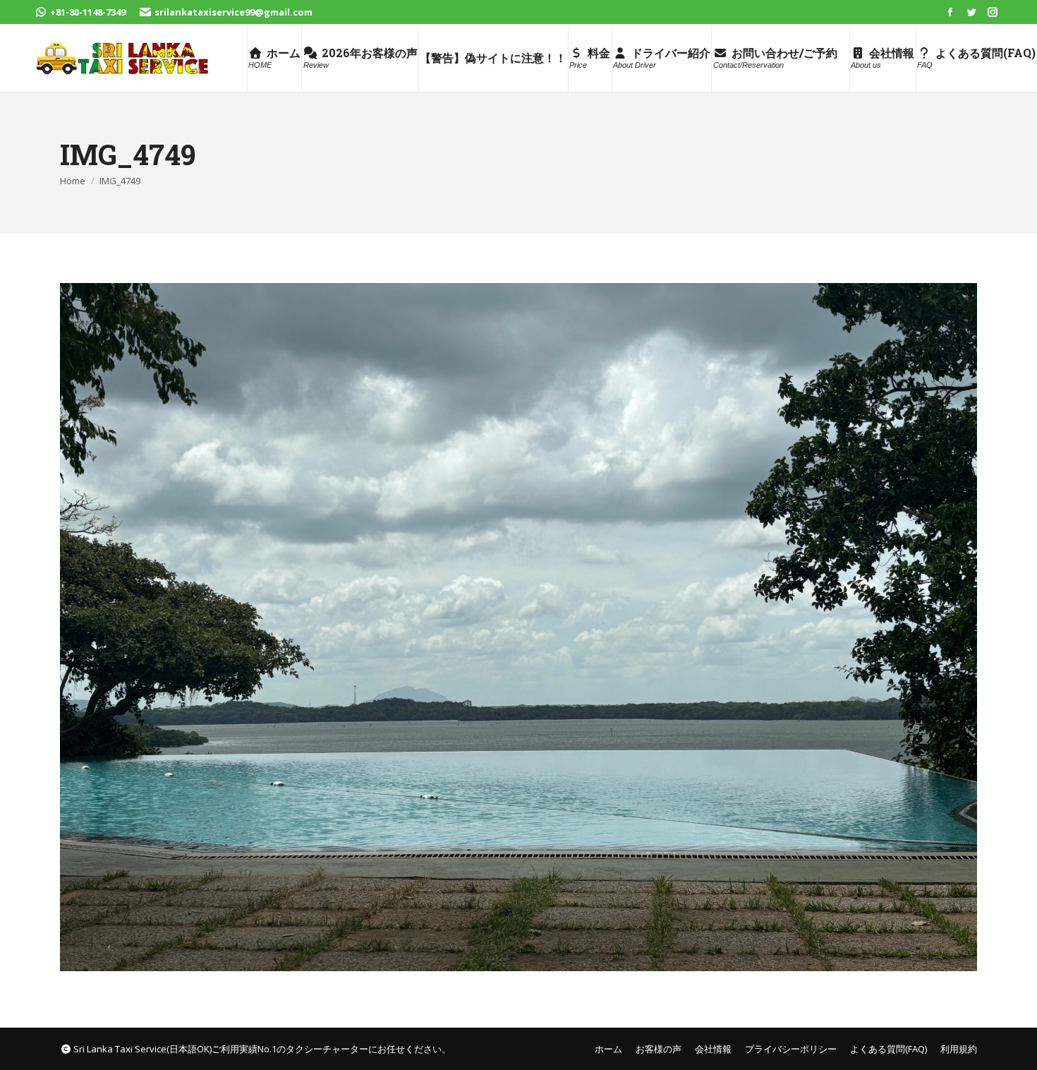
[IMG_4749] (518, 627)
